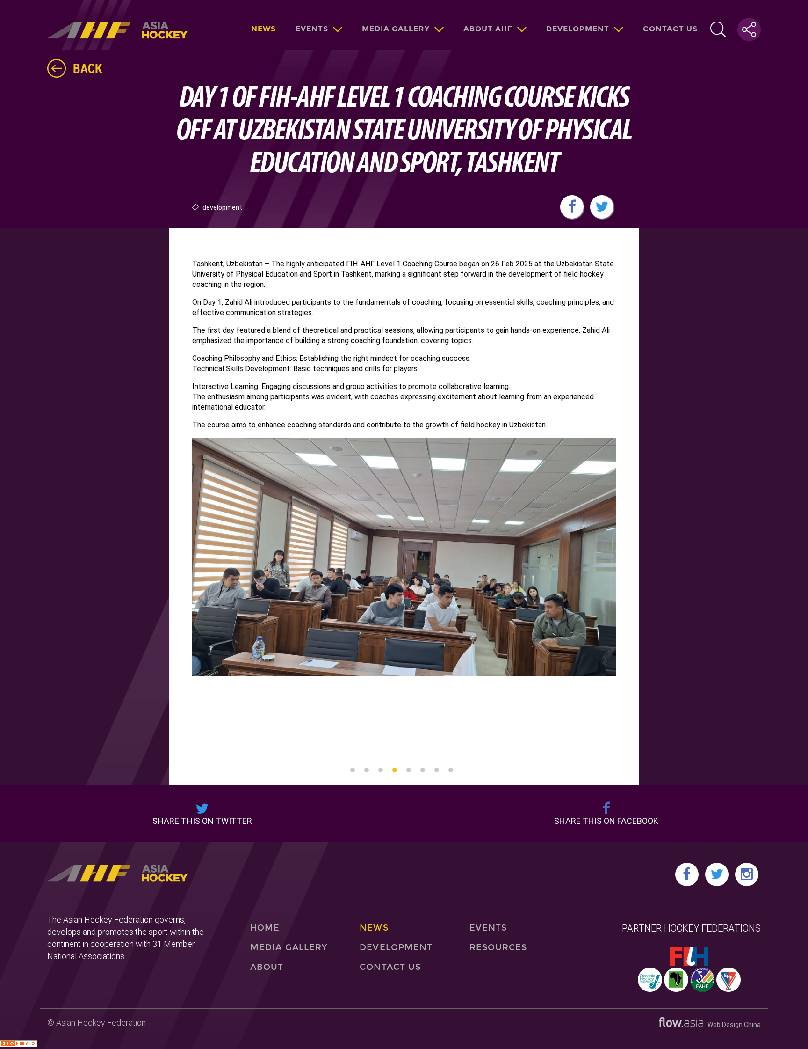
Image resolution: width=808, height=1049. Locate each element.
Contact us (670, 28)
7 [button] (436, 770)
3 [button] (380, 770)
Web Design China (732, 1024)
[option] (404, 557)
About (266, 967)
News (263, 28)
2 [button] (366, 770)
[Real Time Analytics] (18, 1044)
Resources (498, 947)
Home (265, 928)
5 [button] (408, 770)
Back (87, 68)
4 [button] (394, 770)
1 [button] (352, 770)
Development (577, 28)
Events (312, 28)
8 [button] (450, 770)
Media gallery (396, 28)
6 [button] (422, 770)
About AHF (487, 28)
